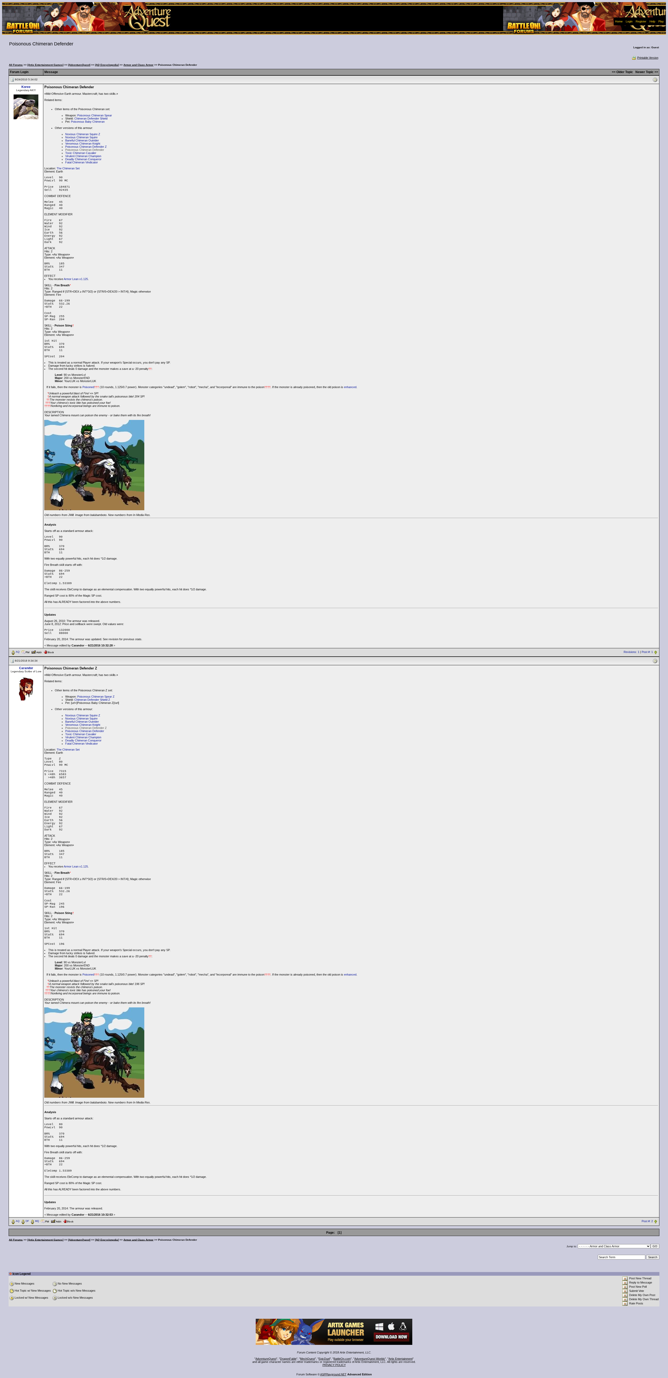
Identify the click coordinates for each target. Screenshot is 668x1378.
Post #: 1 (647, 652)
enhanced (350, 387)
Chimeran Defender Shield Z (92, 699)
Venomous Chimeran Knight (82, 143)
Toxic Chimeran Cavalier (80, 153)
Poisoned (88, 387)
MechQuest (307, 1358)
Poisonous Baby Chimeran (88, 121)
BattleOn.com (342, 1358)
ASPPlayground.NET (333, 1374)
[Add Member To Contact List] (37, 651)
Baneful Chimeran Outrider (82, 140)
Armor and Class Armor (138, 64)
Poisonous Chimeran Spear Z (96, 696)
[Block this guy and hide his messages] (48, 651)
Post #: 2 (647, 1221)
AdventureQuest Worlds (369, 1358)
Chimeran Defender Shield (91, 118)
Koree (26, 87)
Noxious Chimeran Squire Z (82, 134)
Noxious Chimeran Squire (81, 137)
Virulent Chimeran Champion (83, 156)
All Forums (16, 64)
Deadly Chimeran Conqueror (83, 159)
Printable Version (647, 57)
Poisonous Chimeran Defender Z (86, 146)
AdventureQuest (265, 1358)
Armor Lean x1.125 (76, 279)
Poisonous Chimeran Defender (84, 731)
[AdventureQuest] (79, 64)
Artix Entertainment (401, 1358)
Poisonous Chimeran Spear (94, 115)
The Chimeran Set (68, 168)
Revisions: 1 (631, 652)
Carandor (26, 668)
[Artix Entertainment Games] (45, 64)
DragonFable (288, 1358)
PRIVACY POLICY (334, 1365)
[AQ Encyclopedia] (107, 64)
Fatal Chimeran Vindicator (81, 162)
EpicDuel (324, 1358)
